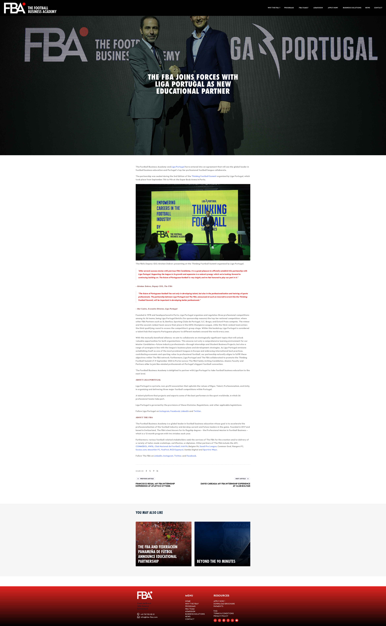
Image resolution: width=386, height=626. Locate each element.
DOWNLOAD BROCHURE (224, 604)
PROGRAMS (289, 8)
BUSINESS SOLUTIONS (352, 8)
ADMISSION (318, 8)
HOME (188, 601)
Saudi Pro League (208, 446)
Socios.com (141, 449)
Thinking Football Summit (204, 176)
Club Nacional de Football (167, 446)
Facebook (175, 411)
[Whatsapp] (215, 620)
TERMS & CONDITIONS (224, 613)
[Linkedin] (157, 471)
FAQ (215, 611)
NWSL (151, 446)
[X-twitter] (232, 620)
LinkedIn (185, 411)
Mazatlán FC (154, 449)
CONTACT (378, 8)
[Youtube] (236, 620)
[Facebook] (146, 471)
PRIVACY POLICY (221, 616)
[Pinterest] (154, 471)
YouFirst (165, 449)
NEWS (367, 8)
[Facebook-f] (228, 620)
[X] (150, 471)
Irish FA (184, 446)
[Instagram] (219, 620)
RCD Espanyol (177, 449)
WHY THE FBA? (192, 604)
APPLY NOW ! (219, 601)
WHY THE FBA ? (274, 8)
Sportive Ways (210, 449)
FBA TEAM (189, 609)
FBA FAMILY (303, 8)
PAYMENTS (218, 606)
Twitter (197, 411)
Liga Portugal (178, 166)
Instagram (164, 411)
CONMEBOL (141, 446)
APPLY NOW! (333, 8)
